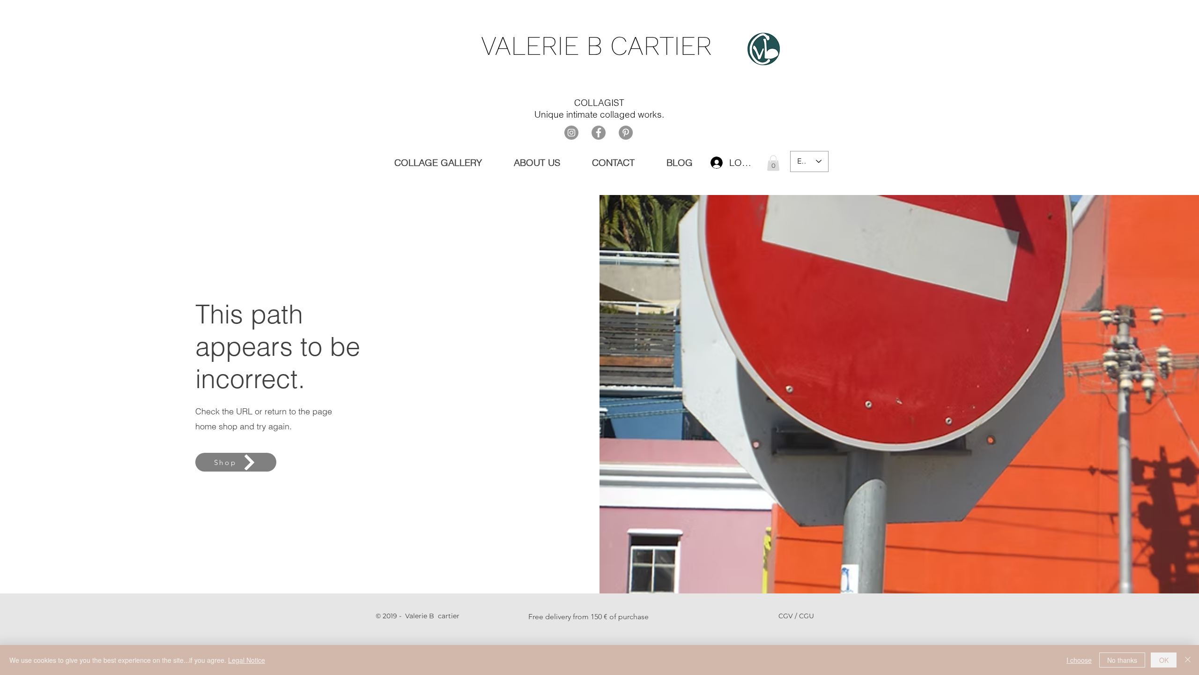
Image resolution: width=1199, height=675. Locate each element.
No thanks (1122, 660)
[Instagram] (571, 133)
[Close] (1187, 660)
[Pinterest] (626, 133)
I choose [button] (1079, 660)
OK (1164, 660)
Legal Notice (246, 660)
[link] (773, 163)
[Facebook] (599, 133)
